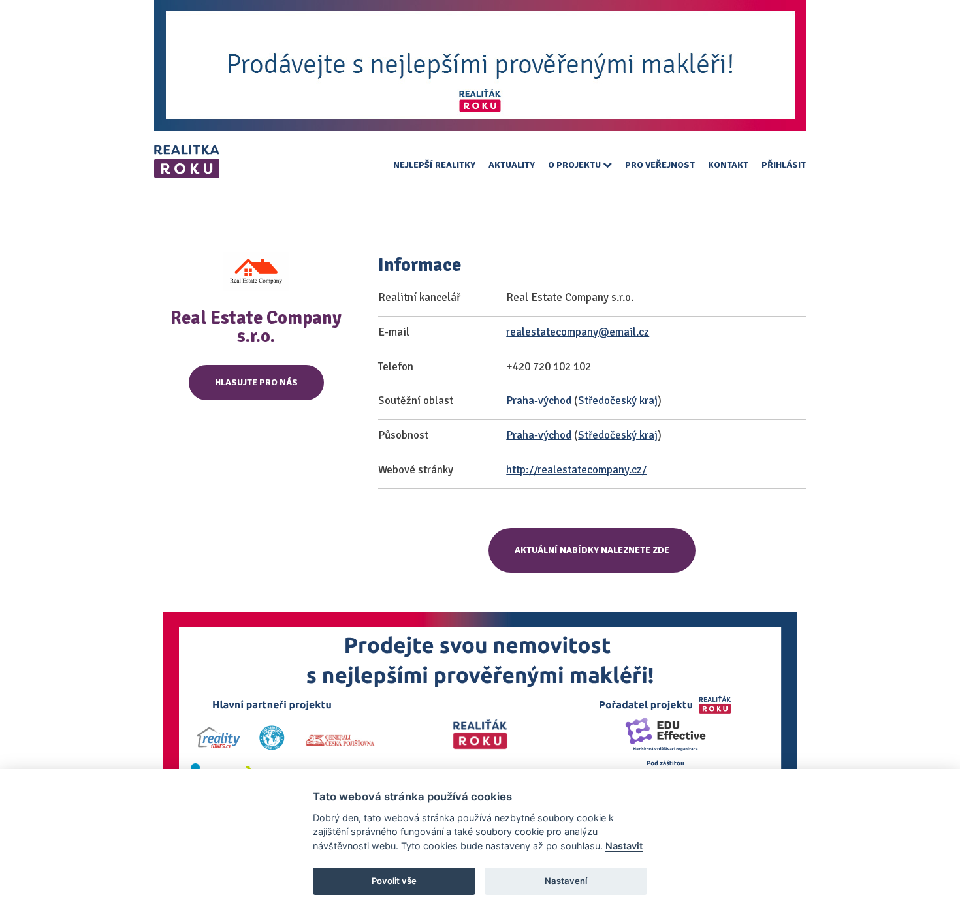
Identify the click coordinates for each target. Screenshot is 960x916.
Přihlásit (783, 164)
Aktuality (511, 164)
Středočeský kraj (618, 400)
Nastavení (566, 881)
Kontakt (728, 164)
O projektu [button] (575, 164)
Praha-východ (538, 400)
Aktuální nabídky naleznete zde (592, 550)
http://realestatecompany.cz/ (576, 470)
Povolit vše (394, 881)
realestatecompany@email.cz (577, 332)
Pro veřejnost (660, 164)
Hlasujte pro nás (256, 382)
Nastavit (624, 845)
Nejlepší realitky (434, 164)
